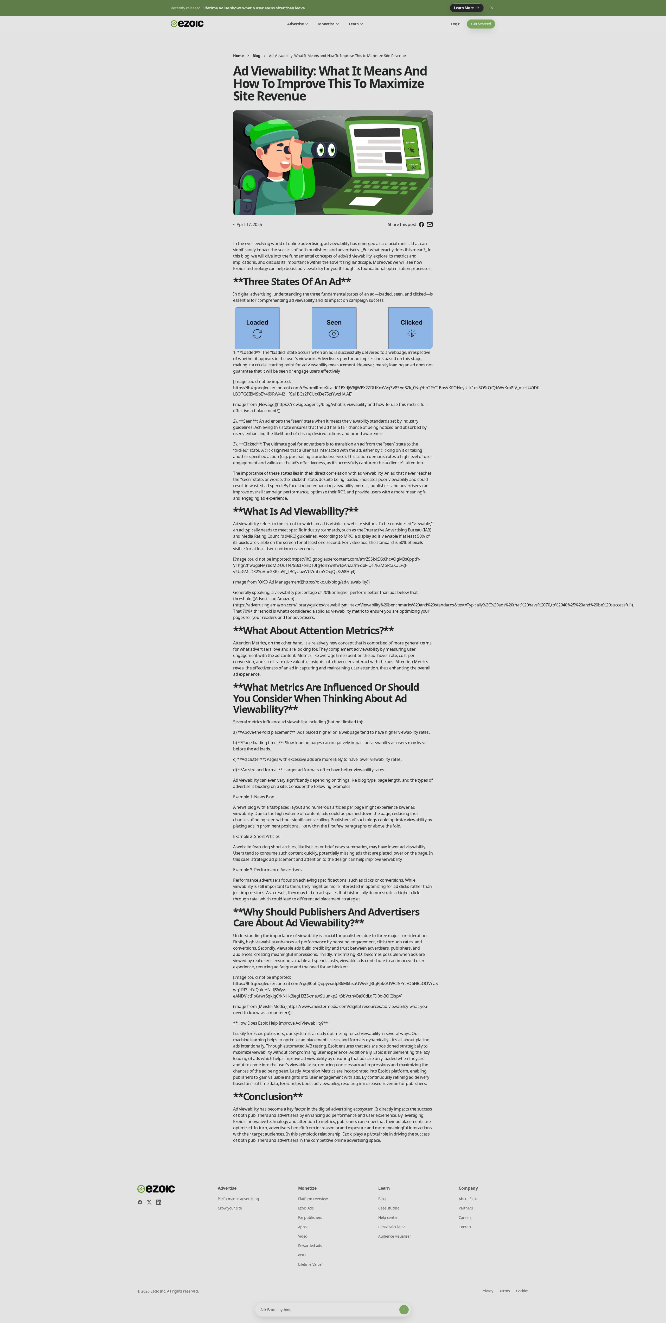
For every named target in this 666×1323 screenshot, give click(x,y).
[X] (149, 1202)
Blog (256, 55)
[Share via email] (430, 224)
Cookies (522, 1290)
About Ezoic (468, 1198)
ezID (302, 1254)
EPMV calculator (391, 1226)
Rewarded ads (310, 1245)
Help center (388, 1217)
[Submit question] (404, 1309)
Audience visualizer (394, 1236)
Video (302, 1236)
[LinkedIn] (158, 1202)
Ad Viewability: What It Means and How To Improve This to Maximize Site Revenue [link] (337, 55)
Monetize (326, 23)
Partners (466, 1208)
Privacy (487, 1290)
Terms (504, 1290)
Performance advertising (238, 1198)
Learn (353, 23)
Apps (302, 1226)
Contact (465, 1226)
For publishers (310, 1217)
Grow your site (230, 1208)
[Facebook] (140, 1202)
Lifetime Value (310, 1264)
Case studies (388, 1208)
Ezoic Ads (306, 1208)
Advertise (295, 23)
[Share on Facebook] (421, 224)
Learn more (464, 7)
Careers (465, 1217)
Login (455, 23)
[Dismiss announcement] (491, 7)
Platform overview (313, 1198)
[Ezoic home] (187, 24)
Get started (481, 23)
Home (238, 55)
